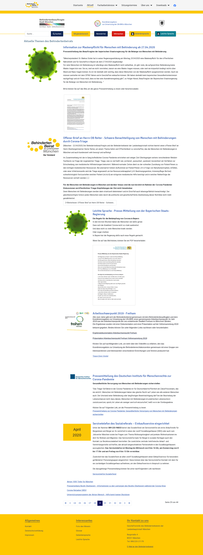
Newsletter (101, 34)
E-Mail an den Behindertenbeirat (140, 546)
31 (110, 503)
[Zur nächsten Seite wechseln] (125, 503)
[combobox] (38, 33)
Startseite (78, 5)
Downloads (161, 5)
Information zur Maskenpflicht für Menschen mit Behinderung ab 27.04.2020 (109, 47)
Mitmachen (118, 34)
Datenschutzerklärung (34, 531)
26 (85, 503)
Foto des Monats (83, 526)
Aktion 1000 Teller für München (80, 482)
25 (80, 503)
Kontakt (28, 526)
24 (75, 503)
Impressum (29, 535)
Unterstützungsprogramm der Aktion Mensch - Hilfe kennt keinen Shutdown (98, 495)
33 (120, 503)
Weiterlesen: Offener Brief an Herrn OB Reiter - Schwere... (90, 203)
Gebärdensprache (83, 535)
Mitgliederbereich (81, 34)
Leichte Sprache (83, 539)
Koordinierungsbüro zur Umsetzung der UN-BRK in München (117, 23)
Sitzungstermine (129, 5)
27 (90, 503)
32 (115, 503)
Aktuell (90, 5)
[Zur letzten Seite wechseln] (129, 503)
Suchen (58, 34)
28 (95, 503)
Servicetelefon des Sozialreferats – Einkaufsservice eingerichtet (131, 423)
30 (105, 503)
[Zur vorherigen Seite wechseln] (70, 503)
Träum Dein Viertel (100, 356)
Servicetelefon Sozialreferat (104, 474)
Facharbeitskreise (106, 5)
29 (100, 503)
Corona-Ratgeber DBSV (76, 490)
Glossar (79, 531)
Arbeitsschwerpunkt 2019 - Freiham (114, 313)
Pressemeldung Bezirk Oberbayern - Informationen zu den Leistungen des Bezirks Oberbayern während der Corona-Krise (116, 486)
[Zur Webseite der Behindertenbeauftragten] (52, 23)
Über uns (145, 5)
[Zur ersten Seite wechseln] (65, 503)
